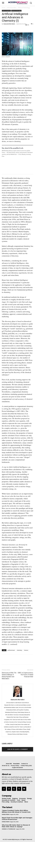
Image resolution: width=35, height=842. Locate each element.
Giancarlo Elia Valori (9, 24)
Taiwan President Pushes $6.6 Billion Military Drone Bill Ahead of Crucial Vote (16, 811)
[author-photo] (17, 697)
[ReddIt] (21, 28)
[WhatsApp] (12, 28)
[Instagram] (9, 789)
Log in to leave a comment (17, 749)
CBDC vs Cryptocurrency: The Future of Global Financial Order (25, 674)
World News (5, 814)
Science (26, 650)
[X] (8, 28)
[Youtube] (24, 789)
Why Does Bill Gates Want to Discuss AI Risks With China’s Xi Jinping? (16, 826)
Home (3, 7)
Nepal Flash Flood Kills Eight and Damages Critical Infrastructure (17, 818)
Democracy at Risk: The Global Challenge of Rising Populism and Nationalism (9, 675)
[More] (30, 28)
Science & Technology (24, 7)
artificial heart (11, 650)
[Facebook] (4, 28)
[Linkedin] (16, 28)
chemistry (19, 650)
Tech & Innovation (11, 7)
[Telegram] (25, 28)
